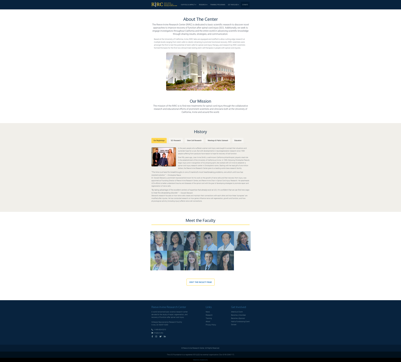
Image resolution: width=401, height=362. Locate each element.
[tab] (159, 140)
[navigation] (153, 336)
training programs (217, 5)
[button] (189, 5)
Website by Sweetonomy (200, 360)
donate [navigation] (245, 5)
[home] (164, 4)
